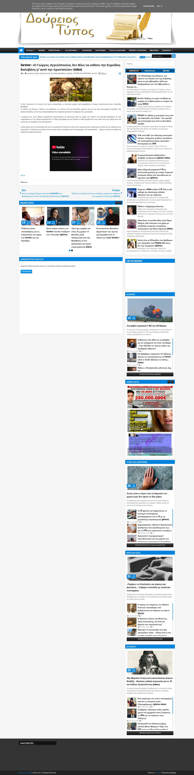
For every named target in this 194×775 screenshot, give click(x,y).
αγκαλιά (30, 73)
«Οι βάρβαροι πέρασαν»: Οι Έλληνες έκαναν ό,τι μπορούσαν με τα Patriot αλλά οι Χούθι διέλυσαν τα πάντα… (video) (154, 358)
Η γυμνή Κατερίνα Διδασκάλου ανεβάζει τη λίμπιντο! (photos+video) (154, 156)
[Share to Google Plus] (42, 208)
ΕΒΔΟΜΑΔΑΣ (150, 70)
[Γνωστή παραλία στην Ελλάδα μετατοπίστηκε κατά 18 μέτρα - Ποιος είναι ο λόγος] (108, 216)
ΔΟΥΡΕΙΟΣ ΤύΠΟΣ (24, 773)
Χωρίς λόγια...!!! (136, 403)
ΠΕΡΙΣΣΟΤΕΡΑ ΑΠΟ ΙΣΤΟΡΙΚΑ (150, 733)
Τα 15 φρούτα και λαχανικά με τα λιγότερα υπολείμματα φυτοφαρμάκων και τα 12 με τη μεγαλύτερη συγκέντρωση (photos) (153, 515)
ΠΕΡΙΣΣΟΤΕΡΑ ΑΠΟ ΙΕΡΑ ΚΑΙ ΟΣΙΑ (150, 639)
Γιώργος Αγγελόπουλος (42, 73)
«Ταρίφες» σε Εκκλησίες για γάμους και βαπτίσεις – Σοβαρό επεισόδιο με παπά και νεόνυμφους (148, 587)
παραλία (69, 73)
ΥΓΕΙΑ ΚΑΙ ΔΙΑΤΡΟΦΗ (117, 50)
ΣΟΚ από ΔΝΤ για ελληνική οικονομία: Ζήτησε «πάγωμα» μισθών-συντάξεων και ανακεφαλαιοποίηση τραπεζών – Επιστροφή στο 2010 (155, 139)
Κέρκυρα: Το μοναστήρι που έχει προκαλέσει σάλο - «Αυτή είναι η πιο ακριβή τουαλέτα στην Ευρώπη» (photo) (154, 634)
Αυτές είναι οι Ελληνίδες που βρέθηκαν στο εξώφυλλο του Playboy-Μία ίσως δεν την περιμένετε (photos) (155, 243)
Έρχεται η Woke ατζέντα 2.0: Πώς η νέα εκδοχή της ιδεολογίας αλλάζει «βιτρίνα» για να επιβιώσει (155, 192)
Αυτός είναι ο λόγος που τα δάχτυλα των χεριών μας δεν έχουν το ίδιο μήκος (147, 495)
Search (174, 56)
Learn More (148, 6)
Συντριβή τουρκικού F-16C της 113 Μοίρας (147, 325)
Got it (160, 6)
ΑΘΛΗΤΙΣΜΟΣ (100, 50)
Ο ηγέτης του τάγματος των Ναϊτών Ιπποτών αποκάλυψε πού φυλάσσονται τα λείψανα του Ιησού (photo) (153, 609)
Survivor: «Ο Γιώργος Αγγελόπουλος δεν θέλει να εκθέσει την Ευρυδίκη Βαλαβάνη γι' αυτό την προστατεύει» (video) (70, 67)
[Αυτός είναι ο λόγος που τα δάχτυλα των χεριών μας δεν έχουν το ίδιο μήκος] (150, 478)
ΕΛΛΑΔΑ (29, 50)
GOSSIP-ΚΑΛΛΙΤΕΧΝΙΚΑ (82, 73)
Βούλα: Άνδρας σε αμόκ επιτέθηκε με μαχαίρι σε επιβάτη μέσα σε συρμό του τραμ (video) (155, 101)
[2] (72, 244)
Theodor (158, 773)
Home (21, 50)
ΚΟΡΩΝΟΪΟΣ (87, 50)
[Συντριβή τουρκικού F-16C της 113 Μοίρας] (150, 310)
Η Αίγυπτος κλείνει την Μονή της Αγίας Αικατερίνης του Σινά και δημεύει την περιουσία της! (152, 621)
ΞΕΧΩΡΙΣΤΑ (166, 50)
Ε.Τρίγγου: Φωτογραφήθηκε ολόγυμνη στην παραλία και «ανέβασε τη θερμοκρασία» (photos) (82, 234)
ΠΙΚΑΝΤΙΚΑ (154, 50)
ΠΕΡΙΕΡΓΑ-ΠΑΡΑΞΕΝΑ (137, 50)
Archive (166, 70)
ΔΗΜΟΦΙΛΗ (134, 70)
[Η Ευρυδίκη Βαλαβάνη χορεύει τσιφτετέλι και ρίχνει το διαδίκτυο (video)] (33, 216)
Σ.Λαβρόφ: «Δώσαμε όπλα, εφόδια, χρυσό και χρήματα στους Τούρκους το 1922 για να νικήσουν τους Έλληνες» (154, 714)
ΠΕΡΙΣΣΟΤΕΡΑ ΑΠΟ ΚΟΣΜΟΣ (150, 374)
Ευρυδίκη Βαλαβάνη (58, 73)
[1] (70, 244)
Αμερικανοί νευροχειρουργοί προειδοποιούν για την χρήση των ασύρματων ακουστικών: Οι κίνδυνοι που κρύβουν (154, 540)
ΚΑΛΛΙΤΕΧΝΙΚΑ (71, 50)
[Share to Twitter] (39, 208)
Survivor (95, 73)
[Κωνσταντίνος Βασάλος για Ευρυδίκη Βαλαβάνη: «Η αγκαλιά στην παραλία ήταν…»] (58, 216)
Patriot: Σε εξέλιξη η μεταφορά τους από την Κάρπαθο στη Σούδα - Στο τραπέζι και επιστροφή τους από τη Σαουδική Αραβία (155, 119)
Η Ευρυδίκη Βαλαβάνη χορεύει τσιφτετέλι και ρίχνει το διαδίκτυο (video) (32, 231)
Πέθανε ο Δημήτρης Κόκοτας (150, 206)
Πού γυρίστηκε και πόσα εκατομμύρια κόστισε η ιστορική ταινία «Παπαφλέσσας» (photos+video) (155, 701)
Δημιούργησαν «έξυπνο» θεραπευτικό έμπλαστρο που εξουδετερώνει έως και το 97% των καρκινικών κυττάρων (155, 527)
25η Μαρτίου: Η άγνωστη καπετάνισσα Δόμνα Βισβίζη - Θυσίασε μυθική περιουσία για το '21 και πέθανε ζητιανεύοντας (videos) (150, 681)
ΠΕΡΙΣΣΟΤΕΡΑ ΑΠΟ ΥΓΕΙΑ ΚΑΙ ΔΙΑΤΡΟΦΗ (150, 545)
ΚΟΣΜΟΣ (41, 50)
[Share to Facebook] (36, 208)
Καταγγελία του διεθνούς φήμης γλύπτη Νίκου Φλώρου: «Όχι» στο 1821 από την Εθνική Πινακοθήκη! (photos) (153, 728)
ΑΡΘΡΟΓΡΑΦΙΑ (54, 50)
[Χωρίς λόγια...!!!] (150, 397)
